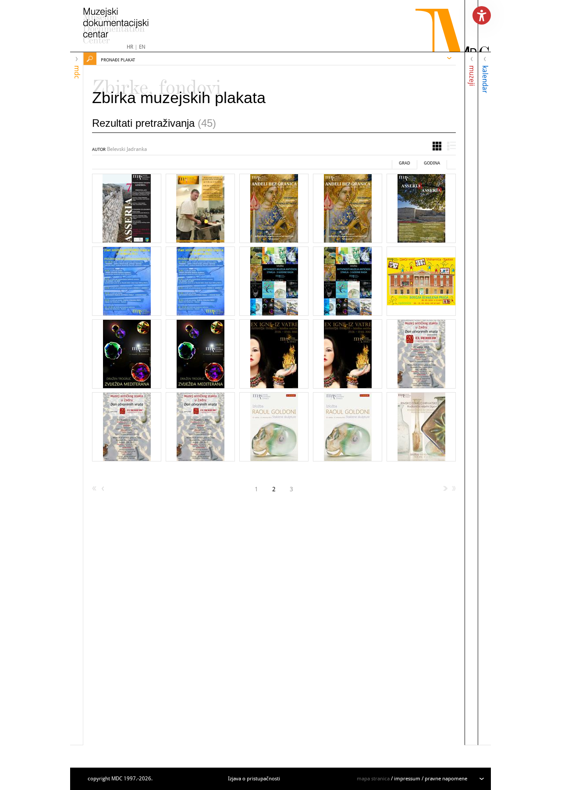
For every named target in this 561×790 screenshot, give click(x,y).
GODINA (432, 163)
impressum (407, 779)
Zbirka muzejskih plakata (179, 98)
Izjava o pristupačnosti (254, 779)
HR (130, 47)
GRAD (404, 163)
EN (142, 47)
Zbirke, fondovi (156, 83)
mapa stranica (373, 779)
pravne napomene (446, 779)
